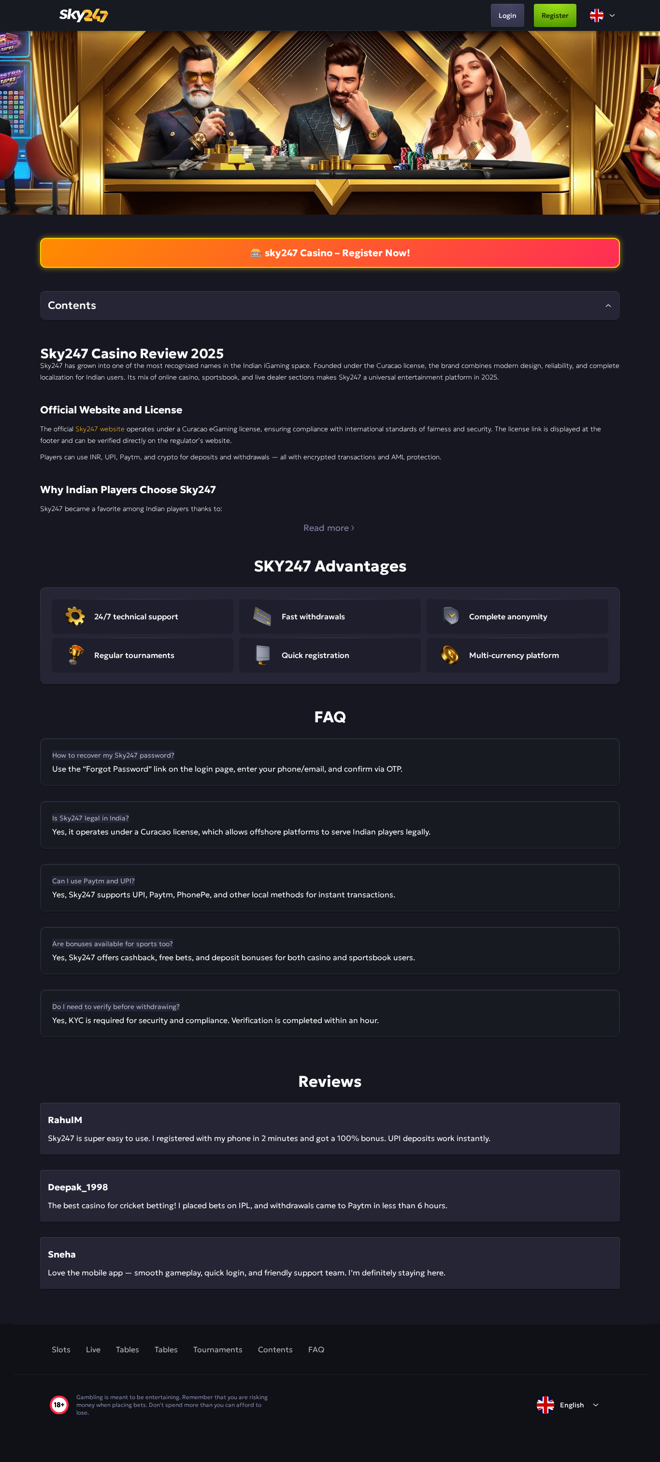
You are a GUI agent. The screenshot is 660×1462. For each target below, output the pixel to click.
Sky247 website (100, 428)
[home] (84, 15)
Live (93, 1349)
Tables (127, 1349)
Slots (61, 1349)
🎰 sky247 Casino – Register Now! (330, 253)
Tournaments (218, 1349)
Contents (275, 1349)
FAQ (316, 1349)
